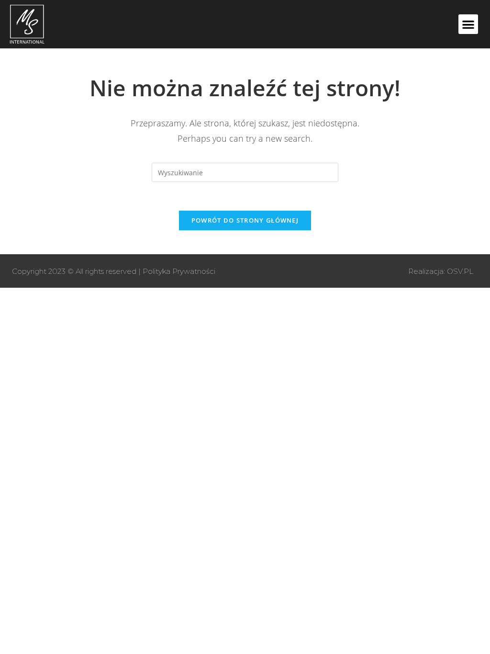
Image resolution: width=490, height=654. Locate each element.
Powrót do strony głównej (245, 220)
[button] (468, 24)
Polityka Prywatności (179, 271)
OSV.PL (460, 271)
